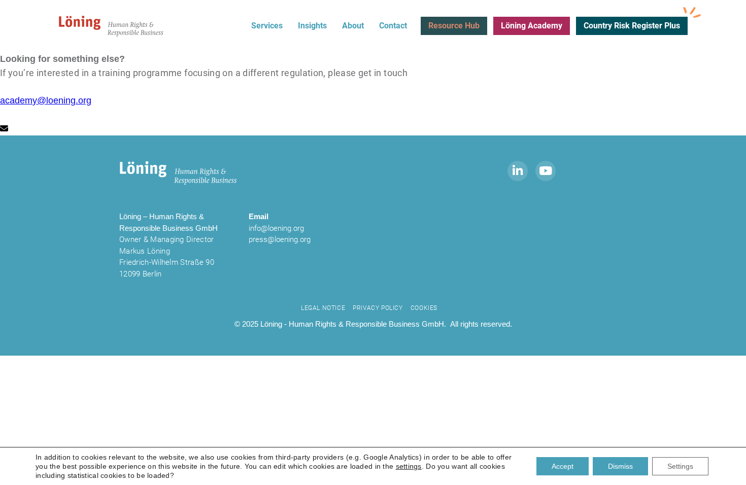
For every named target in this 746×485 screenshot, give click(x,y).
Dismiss (620, 466)
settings (409, 466)
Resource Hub (454, 25)
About (353, 25)
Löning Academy (531, 25)
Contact (393, 25)
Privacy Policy (377, 307)
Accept (562, 466)
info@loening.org (276, 228)
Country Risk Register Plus (632, 25)
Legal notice (323, 307)
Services (267, 25)
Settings (680, 466)
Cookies (424, 307)
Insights (312, 25)
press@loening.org (280, 239)
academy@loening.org (45, 100)
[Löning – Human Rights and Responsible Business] (111, 26)
